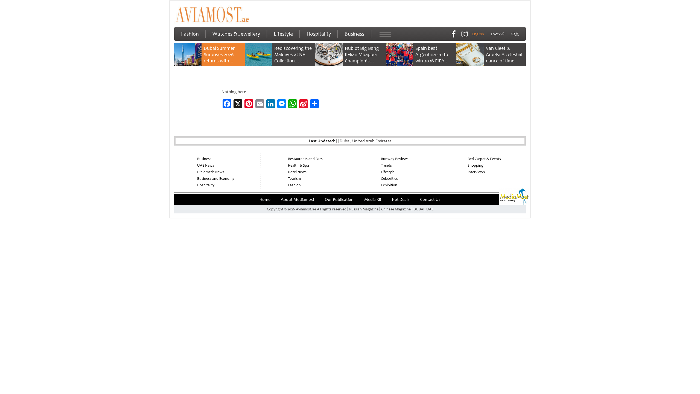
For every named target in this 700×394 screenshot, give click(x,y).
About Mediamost (297, 199)
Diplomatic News (210, 172)
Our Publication (339, 199)
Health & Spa (298, 165)
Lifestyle (283, 33)
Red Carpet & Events (484, 159)
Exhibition (389, 185)
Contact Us (430, 199)
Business (354, 33)
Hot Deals (401, 199)
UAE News (205, 165)
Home (264, 199)
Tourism (294, 178)
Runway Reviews (395, 159)
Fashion (190, 33)
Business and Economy (215, 178)
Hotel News (297, 172)
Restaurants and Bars (305, 159)
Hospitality (319, 33)
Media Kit (372, 199)
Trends (386, 165)
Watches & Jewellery (236, 33)
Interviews (476, 172)
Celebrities (389, 178)
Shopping (475, 165)
